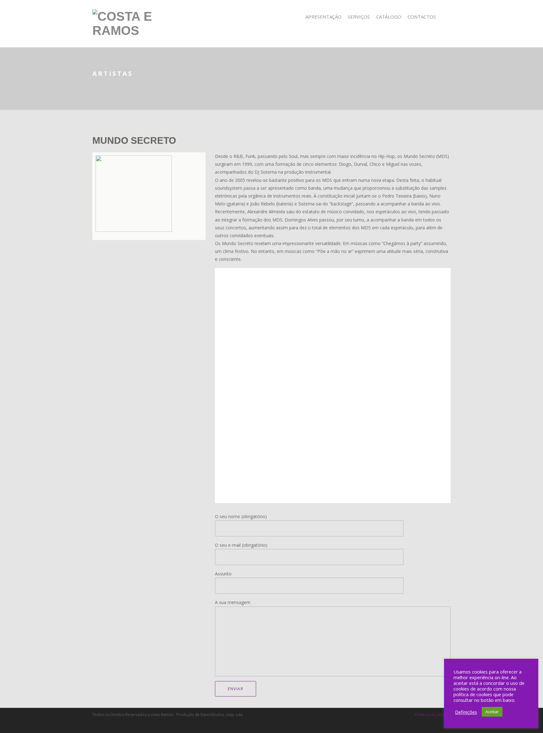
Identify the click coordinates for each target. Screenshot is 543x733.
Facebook (446, 17)
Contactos (422, 17)
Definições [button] (466, 712)
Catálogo (388, 17)
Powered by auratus (433, 714)
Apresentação (323, 17)
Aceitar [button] (492, 711)
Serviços (359, 17)
